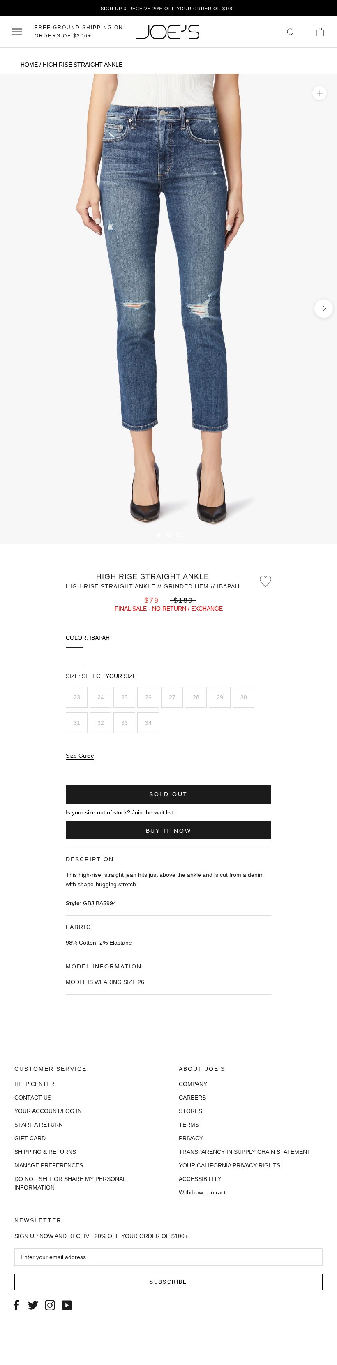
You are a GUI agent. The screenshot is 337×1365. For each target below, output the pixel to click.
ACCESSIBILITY (200, 1179)
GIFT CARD (30, 1138)
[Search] (291, 32)
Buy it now (169, 831)
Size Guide (80, 755)
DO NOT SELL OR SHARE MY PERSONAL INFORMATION (70, 1183)
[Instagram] (50, 1304)
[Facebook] (16, 1304)
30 (243, 697)
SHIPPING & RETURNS (45, 1151)
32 (100, 722)
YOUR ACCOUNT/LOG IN (48, 1111)
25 (124, 697)
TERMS (189, 1124)
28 (196, 697)
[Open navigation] (17, 31)
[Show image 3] (178, 535)
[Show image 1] (159, 535)
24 (100, 697)
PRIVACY (191, 1138)
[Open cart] (320, 32)
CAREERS (192, 1097)
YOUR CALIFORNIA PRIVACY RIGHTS (229, 1165)
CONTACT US (32, 1097)
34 (148, 722)
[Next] (194, 535)
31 (77, 722)
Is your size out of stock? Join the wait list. (120, 812)
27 (172, 697)
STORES (190, 1111)
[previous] (13, 308)
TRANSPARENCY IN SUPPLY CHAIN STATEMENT (245, 1151)
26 (148, 697)
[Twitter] (33, 1304)
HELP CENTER (34, 1084)
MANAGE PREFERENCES (48, 1165)
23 (77, 697)
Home (29, 64)
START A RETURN (38, 1124)
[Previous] (142, 535)
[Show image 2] (168, 535)
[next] (323, 308)
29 (220, 697)
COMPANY (193, 1084)
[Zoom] (319, 93)
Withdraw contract (202, 1192)
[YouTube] (67, 1304)
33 (124, 722)
